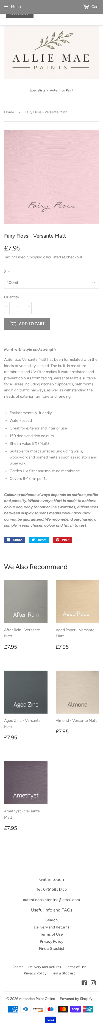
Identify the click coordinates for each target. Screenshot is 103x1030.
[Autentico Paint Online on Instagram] (93, 984)
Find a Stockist (51, 948)
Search (51, 920)
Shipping (34, 257)
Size (8, 271)
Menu (16, 6)
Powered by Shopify (76, 999)
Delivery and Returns (51, 927)
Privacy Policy (51, 941)
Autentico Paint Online (37, 999)
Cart (95, 6)
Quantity (11, 297)
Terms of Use (51, 934)
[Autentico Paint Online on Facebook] (84, 984)
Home (9, 112)
